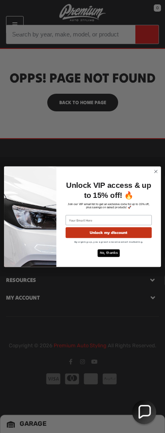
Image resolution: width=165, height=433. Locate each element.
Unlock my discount (108, 233)
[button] (144, 412)
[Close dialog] (155, 171)
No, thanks (109, 253)
